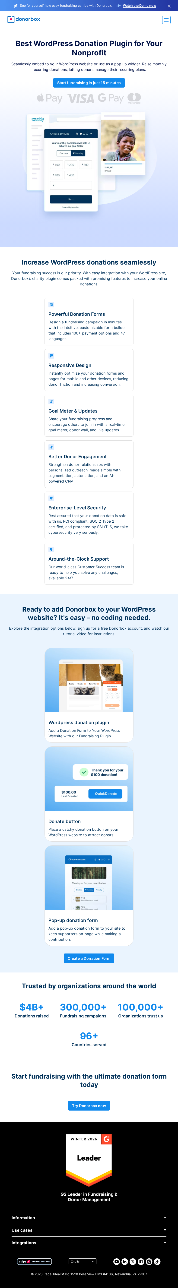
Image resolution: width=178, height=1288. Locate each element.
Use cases (22, 1230)
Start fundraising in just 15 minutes (89, 82)
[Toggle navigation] (166, 20)
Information (23, 1217)
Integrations (24, 1242)
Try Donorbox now (89, 1105)
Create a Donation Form (89, 958)
